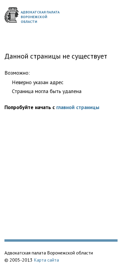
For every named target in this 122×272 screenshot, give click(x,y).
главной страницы (77, 107)
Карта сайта (46, 260)
